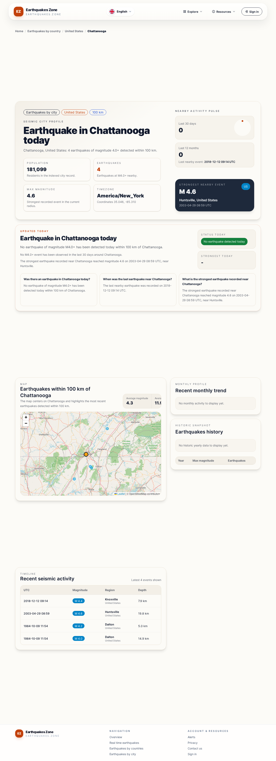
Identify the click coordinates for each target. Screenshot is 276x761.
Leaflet (121, 493)
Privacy (193, 742)
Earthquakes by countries (126, 748)
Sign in (254, 11)
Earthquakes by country (44, 31)
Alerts (191, 737)
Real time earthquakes (124, 742)
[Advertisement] (138, 66)
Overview (116, 737)
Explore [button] (193, 11)
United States (74, 31)
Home (19, 31)
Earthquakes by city (41, 112)
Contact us (195, 748)
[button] (26, 417)
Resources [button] (223, 11)
